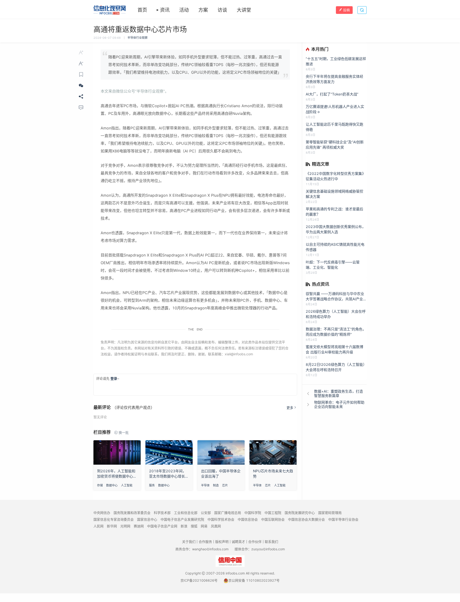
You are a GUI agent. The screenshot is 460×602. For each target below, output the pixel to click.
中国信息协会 (248, 519)
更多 (290, 408)
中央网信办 (101, 513)
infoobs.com (235, 573)
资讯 (165, 10)
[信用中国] (230, 561)
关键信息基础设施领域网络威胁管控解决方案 (334, 194)
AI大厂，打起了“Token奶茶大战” (332, 94)
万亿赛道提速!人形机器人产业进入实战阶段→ (335, 109)
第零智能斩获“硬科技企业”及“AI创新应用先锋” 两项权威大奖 (335, 145)
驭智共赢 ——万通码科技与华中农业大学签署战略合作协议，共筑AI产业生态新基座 (336, 296)
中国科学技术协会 (220, 519)
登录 (113, 378)
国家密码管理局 (330, 513)
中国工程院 (272, 513)
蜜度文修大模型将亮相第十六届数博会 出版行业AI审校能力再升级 (334, 349)
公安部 (206, 513)
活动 (184, 10)
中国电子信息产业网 (162, 526)
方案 (203, 10)
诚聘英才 (238, 542)
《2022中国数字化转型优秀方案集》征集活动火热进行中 (336, 176)
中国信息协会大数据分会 (306, 519)
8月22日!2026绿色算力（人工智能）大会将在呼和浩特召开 (336, 367)
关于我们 (189, 542)
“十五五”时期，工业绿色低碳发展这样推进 (336, 61)
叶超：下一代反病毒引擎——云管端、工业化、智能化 (333, 265)
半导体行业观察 (137, 37)
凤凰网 (216, 526)
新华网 (112, 526)
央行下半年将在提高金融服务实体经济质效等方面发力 (334, 79)
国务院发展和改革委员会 (132, 513)
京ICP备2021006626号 (199, 580)
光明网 (125, 526)
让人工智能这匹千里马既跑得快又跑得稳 (334, 127)
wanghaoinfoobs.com (210, 549)
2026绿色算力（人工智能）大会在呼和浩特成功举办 (336, 314)
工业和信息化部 (185, 513)
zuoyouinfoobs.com (268, 549)
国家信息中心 (147, 519)
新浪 (184, 526)
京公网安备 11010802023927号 (254, 580)
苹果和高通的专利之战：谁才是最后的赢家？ (334, 212)
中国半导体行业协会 (343, 519)
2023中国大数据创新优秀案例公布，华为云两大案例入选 (336, 229)
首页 (142, 10)
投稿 (346, 10)
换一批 (124, 432)
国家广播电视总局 (227, 513)
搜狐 (194, 526)
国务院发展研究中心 (300, 513)
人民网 (98, 526)
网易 (204, 526)
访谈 (222, 10)
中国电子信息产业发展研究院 (182, 519)
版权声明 (222, 542)
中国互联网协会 (273, 519)
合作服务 (205, 542)
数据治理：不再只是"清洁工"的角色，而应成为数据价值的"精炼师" (336, 332)
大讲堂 (244, 10)
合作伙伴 (255, 542)
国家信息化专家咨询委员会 (113, 519)
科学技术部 (162, 513)
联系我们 (271, 542)
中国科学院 (252, 513)
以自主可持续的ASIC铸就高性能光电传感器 (335, 247)
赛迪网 (139, 526)
